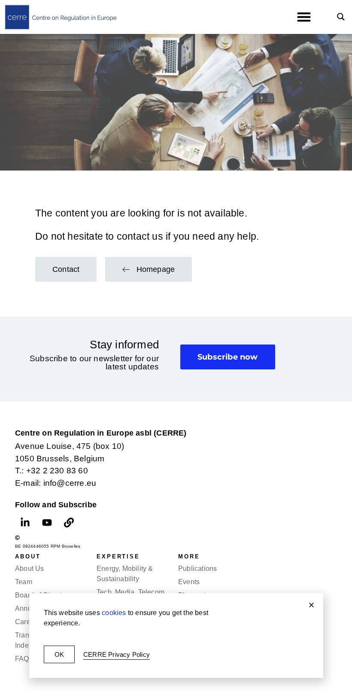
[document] (176, 346)
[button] (311, 605)
